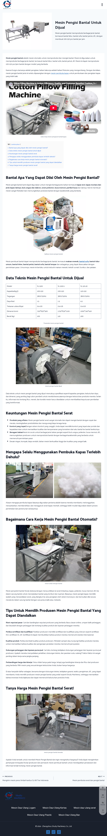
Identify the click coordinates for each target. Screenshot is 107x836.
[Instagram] (59, 832)
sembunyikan (15, 144)
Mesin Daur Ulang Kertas (55, 808)
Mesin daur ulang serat (85, 808)
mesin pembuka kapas (60, 73)
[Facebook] (48, 832)
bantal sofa (84, 261)
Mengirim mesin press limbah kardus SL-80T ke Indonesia (25, 778)
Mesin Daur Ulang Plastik (39, 815)
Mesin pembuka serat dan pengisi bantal (88, 778)
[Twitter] (53, 832)
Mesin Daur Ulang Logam (23, 808)
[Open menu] (102, 4)
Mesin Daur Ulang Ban (69, 815)
